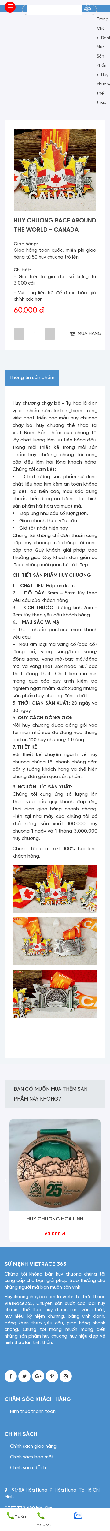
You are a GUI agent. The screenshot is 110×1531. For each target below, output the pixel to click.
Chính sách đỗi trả (30, 1468)
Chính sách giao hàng (33, 1446)
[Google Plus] (38, 1376)
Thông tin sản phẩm (31, 377)
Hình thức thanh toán (33, 1411)
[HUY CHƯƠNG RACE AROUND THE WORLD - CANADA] (55, 170)
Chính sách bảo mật (32, 1457)
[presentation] (6, 1181)
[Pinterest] (52, 1376)
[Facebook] (11, 1376)
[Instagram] (66, 1376)
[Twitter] (24, 1376)
